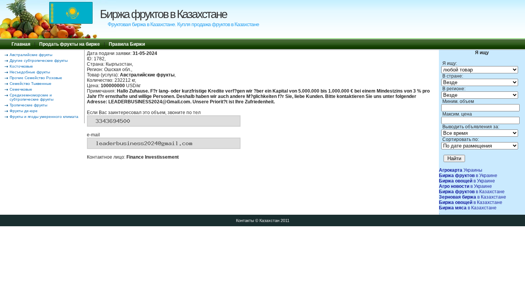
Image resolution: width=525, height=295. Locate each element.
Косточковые (21, 66)
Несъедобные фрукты (30, 72)
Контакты (245, 220)
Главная (21, 44)
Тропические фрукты (28, 105)
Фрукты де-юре (24, 111)
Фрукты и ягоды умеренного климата (44, 116)
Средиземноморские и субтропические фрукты (31, 97)
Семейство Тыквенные (31, 83)
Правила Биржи (127, 44)
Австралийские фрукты (31, 55)
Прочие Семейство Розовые (36, 78)
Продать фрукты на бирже (69, 44)
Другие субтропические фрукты (39, 60)
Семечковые (21, 89)
